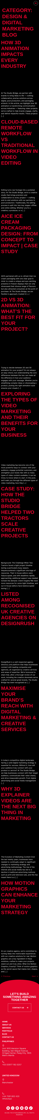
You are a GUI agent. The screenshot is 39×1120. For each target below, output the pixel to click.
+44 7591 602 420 (10, 1096)
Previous (5, 976)
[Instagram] (12, 1108)
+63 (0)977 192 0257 (11, 1065)
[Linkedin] (17, 1108)
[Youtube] (22, 1108)
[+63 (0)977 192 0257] (3, 1062)
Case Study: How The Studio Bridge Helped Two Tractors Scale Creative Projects (18, 512)
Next (35, 976)
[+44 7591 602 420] (3, 1093)
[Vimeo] (26, 1108)
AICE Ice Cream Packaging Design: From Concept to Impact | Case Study (19, 233)
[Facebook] (8, 1108)
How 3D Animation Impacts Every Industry (15, 54)
